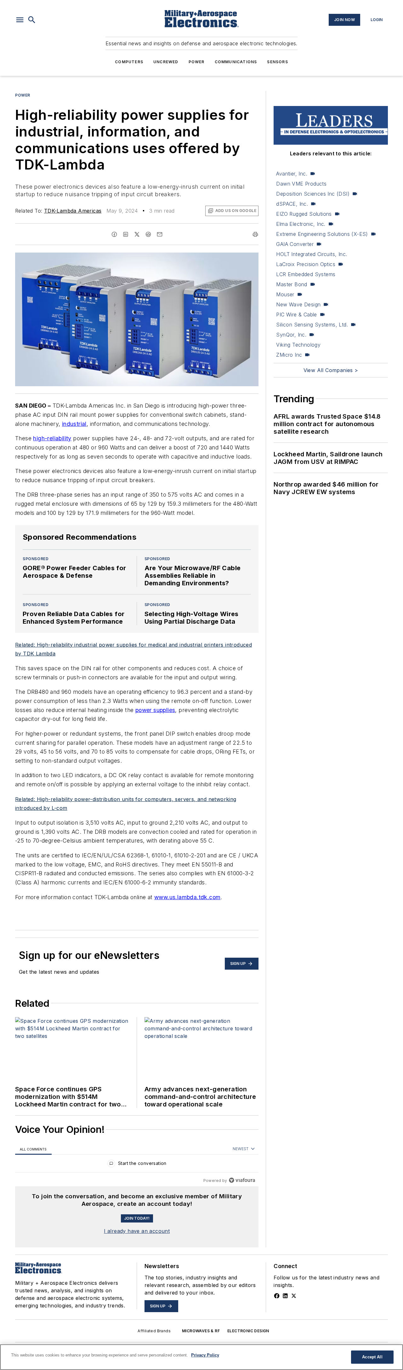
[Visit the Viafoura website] (242, 1180)
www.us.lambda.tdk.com (187, 897)
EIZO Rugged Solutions (304, 214)
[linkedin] (125, 234)
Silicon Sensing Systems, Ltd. (312, 324)
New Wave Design (298, 304)
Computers (129, 61)
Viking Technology (298, 345)
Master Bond (291, 284)
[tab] (33, 1149)
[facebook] (114, 234)
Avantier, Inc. (291, 173)
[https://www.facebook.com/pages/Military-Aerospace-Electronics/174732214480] (277, 1296)
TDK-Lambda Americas (73, 211)
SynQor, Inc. (291, 334)
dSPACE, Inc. (292, 204)
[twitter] (137, 234)
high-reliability (52, 438)
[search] (32, 20)
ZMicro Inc (289, 355)
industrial (74, 423)
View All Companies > (331, 370)
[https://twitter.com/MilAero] (294, 1296)
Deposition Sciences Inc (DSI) (312, 194)
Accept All (372, 1357)
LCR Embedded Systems (305, 274)
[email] (159, 234)
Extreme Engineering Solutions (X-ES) (322, 234)
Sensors (277, 61)
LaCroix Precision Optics (305, 264)
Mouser (285, 294)
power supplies (155, 710)
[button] (20, 20)
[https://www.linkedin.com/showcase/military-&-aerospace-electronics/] (285, 1296)
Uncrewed (166, 61)
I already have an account (137, 1231)
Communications (236, 61)
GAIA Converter (295, 244)
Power (197, 61)
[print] (255, 234)
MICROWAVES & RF (201, 1330)
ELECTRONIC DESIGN (248, 1330)
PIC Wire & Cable (296, 314)
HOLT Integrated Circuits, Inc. (311, 254)
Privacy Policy (205, 1355)
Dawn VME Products (301, 184)
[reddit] (148, 234)
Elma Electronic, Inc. (300, 224)
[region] (136, 1164)
